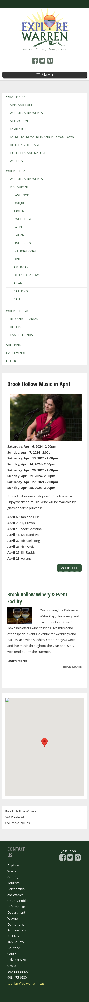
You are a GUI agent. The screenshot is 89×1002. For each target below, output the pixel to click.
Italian (19, 235)
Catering (21, 291)
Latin (18, 227)
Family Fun (18, 129)
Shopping (13, 345)
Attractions (20, 121)
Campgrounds (21, 335)
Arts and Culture (24, 105)
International (25, 251)
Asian (18, 283)
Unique (19, 203)
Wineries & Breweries (26, 113)
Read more (72, 667)
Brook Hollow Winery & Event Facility (37, 598)
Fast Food (21, 195)
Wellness (17, 161)
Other (11, 361)
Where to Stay (17, 311)
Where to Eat (16, 171)
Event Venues (16, 353)
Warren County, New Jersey (45, 49)
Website (69, 567)
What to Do (15, 97)
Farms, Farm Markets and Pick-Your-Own (42, 137)
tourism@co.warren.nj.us (25, 983)
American (21, 267)
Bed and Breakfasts (26, 319)
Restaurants (20, 187)
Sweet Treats (24, 219)
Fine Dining (22, 243)
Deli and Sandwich (29, 275)
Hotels (15, 327)
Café (17, 299)
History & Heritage (25, 145)
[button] (44, 742)
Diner (18, 259)
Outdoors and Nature (28, 153)
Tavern (19, 211)
